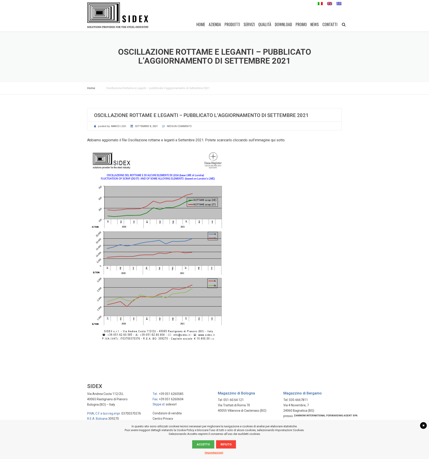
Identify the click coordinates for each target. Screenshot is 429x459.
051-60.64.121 (233, 400)
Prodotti (232, 24)
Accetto (203, 444)
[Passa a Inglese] (329, 4)
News (314, 24)
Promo (301, 24)
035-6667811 (298, 400)
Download (283, 24)
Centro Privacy (163, 418)
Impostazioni (214, 452)
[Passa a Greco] (339, 4)
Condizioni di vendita (167, 413)
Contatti (329, 24)
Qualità (264, 24)
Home (200, 24)
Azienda (215, 24)
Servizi (249, 24)
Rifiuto (226, 444)
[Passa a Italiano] (320, 4)
